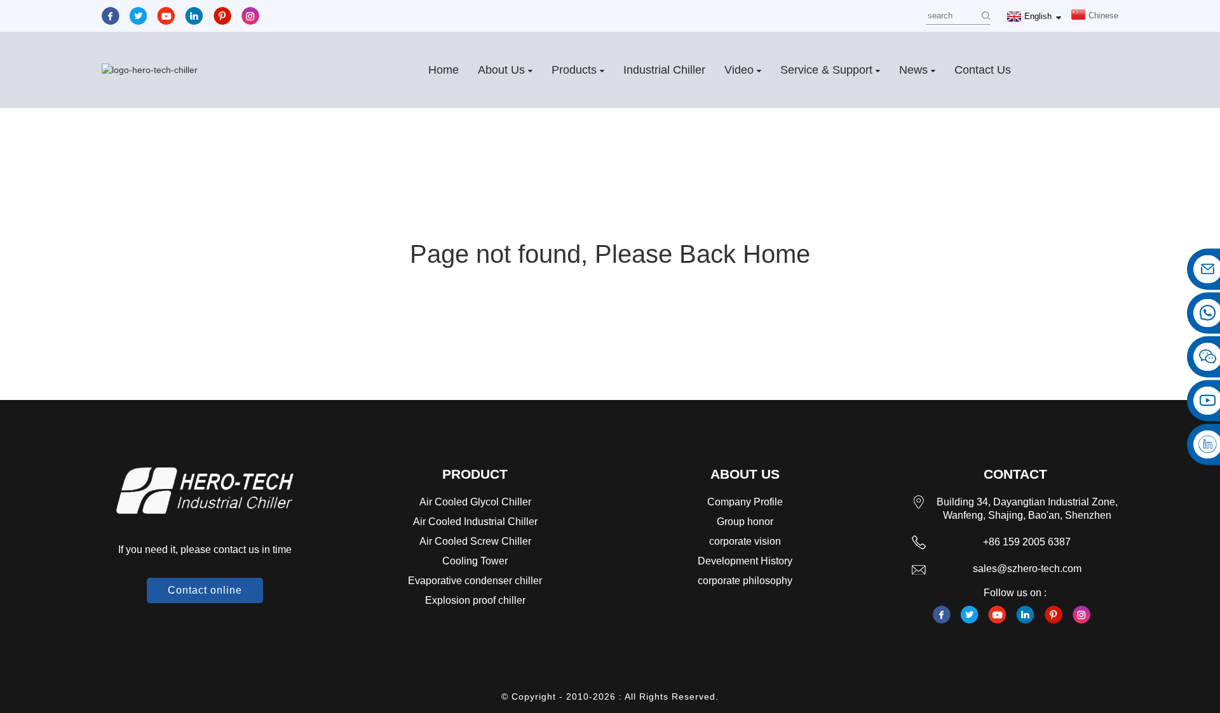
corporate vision (745, 541)
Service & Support (826, 69)
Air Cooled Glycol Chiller (475, 501)
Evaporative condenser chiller (475, 580)
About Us (501, 69)
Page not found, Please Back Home (610, 254)
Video (739, 69)
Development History (745, 561)
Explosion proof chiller (475, 600)
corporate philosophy (745, 580)
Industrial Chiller (664, 69)
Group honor (745, 521)
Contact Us (982, 69)
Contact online (205, 590)
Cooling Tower (475, 561)
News (913, 69)
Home (443, 69)
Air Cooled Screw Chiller (475, 541)
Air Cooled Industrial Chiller (475, 521)
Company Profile (745, 501)
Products (574, 69)
